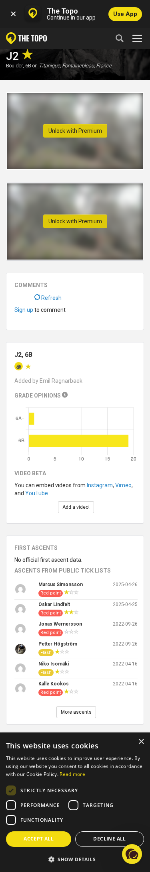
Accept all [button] (39, 838)
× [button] (141, 742)
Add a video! (76, 507)
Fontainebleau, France (87, 66)
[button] (75, 859)
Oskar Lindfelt (54, 604)
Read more (72, 774)
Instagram (100, 485)
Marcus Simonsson (60, 584)
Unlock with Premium (75, 131)
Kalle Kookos (53, 684)
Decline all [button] (109, 838)
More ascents (76, 712)
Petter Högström (57, 644)
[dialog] (75, 802)
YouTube (36, 493)
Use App (125, 14)
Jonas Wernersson (60, 624)
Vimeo (123, 485)
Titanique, (50, 66)
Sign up (23, 310)
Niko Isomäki (53, 664)
